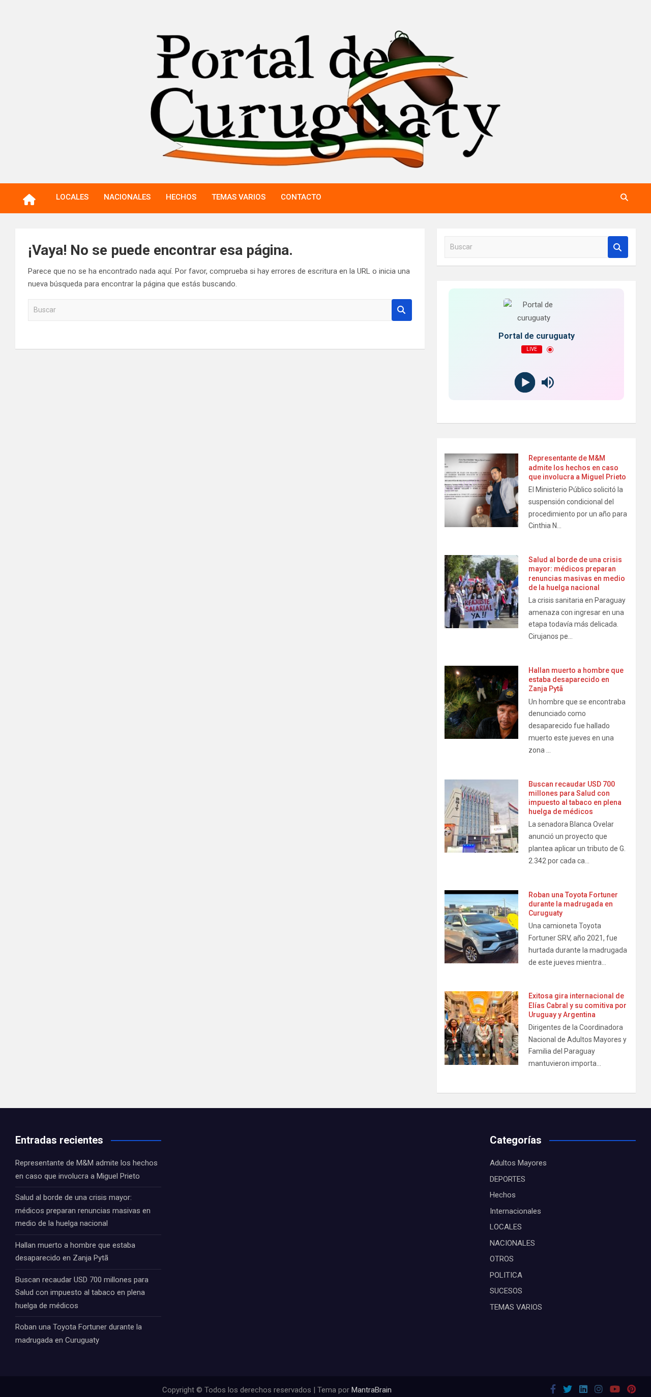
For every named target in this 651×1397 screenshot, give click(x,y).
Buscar (402, 310)
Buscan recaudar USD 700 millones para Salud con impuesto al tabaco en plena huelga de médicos (82, 1292)
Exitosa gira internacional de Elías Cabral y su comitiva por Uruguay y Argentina (577, 1005)
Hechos (503, 1194)
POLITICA (506, 1275)
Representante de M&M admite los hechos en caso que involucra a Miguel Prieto (577, 467)
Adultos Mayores (518, 1162)
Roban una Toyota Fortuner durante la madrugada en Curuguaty (573, 904)
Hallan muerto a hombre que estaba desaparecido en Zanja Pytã (576, 679)
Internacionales (515, 1211)
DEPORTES (507, 1179)
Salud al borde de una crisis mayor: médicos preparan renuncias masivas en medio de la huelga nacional (83, 1210)
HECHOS (181, 197)
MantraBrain (371, 1389)
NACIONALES (127, 197)
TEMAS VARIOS (238, 197)
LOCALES (72, 197)
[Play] (525, 383)
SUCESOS (506, 1290)
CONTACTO (301, 197)
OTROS (502, 1258)
